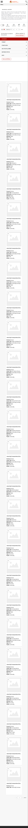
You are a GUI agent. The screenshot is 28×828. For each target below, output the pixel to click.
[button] (13, 25)
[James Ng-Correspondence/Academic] (14, 90)
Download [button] (7, 25)
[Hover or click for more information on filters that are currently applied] (24, 33)
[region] (14, 49)
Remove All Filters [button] (20, 35)
